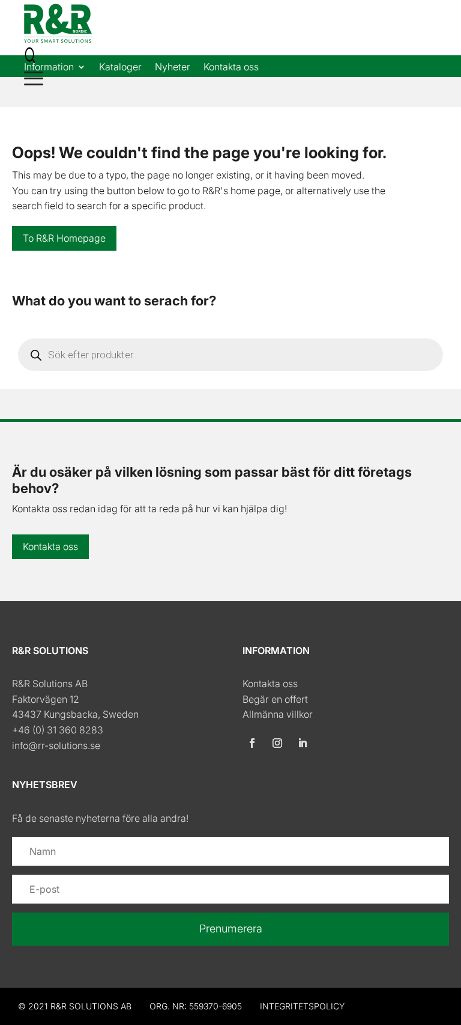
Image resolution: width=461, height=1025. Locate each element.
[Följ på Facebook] (252, 743)
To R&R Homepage (64, 238)
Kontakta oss (231, 68)
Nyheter (172, 68)
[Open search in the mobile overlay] (230, 354)
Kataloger (120, 68)
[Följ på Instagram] (277, 743)
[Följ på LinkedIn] (302, 743)
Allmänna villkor (278, 714)
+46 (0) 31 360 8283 (57, 730)
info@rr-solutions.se (56, 745)
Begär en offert (275, 699)
